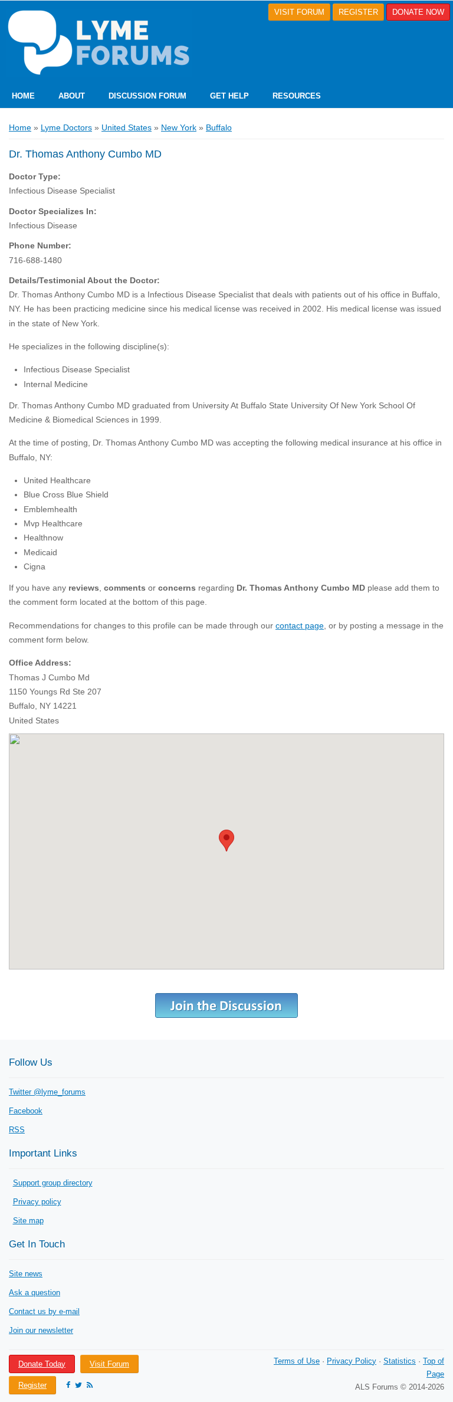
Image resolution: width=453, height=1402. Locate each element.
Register (32, 1385)
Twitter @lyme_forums (47, 1091)
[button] (226, 840)
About (71, 95)
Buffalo (219, 127)
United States (126, 127)
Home (23, 95)
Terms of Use (297, 1361)
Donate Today (41, 1364)
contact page (299, 625)
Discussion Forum (147, 95)
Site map (28, 1220)
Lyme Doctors (66, 127)
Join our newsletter (41, 1330)
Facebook (25, 1110)
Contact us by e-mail (44, 1311)
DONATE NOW (418, 12)
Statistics (399, 1361)
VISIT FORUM (299, 12)
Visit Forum (109, 1364)
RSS (17, 1129)
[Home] (96, 43)
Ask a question (34, 1292)
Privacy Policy (351, 1361)
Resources (297, 95)
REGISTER (358, 12)
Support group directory (53, 1182)
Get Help (229, 95)
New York (178, 127)
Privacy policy (37, 1201)
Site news (25, 1273)
